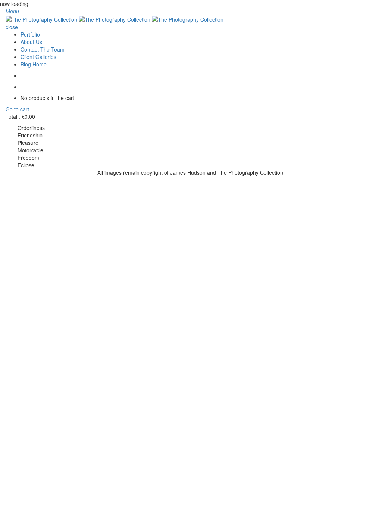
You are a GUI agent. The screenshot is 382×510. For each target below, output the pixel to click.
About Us (31, 42)
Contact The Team (43, 49)
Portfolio (30, 34)
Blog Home (34, 64)
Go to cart (17, 109)
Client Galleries (38, 56)
